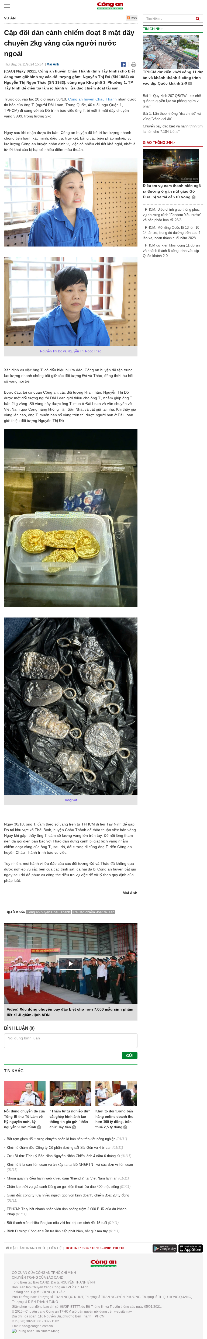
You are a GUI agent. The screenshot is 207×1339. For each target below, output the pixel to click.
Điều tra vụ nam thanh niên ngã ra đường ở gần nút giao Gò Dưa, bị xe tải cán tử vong (172, 191)
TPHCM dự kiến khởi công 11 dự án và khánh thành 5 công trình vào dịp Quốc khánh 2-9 (173, 77)
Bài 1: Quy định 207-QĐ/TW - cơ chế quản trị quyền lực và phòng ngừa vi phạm (172, 101)
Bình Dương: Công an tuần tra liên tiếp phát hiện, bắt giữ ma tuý (57, 1231)
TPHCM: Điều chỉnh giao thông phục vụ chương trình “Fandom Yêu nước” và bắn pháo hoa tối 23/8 (172, 214)
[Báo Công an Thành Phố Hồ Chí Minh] (109, 6)
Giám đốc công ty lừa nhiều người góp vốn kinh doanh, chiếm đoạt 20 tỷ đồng (68, 1195)
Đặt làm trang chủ (27, 1248)
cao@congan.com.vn (37, 1326)
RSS (133, 18)
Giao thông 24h (158, 143)
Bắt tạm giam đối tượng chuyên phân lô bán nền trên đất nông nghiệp (61, 1139)
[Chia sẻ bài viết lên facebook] (123, 64)
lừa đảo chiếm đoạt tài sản (93, 912)
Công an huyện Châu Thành (92, 99)
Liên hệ (55, 1248)
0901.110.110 (114, 1248)
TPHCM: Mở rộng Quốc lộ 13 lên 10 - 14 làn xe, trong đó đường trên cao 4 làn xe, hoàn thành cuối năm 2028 (172, 233)
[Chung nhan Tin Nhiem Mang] (36, 1331)
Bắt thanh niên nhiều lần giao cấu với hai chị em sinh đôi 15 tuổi (57, 1223)
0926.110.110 (92, 1248)
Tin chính (152, 29)
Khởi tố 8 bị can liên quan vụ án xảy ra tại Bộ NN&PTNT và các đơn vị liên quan (70, 1165)
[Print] (133, 64)
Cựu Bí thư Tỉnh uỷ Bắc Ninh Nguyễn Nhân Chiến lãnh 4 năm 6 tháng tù (63, 1156)
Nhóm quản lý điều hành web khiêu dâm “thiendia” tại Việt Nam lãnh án (62, 1178)
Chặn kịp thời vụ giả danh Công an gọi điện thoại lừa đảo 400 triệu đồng (63, 1187)
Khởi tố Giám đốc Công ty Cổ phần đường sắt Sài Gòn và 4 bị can (59, 1148)
